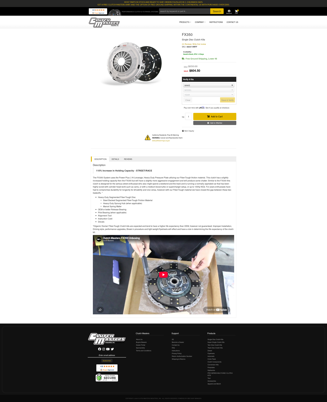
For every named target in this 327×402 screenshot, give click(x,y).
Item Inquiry (189, 130)
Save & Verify (227, 100)
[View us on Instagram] (103, 349)
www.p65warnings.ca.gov (161, 140)
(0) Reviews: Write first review (194, 44)
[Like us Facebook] (99, 349)
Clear (187, 100)
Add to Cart (217, 116)
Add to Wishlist (216, 123)
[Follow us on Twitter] (112, 349)
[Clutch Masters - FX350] (134, 63)
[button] (191, 11)
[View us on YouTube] (108, 349)
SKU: (184, 46)
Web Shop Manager (194, 398)
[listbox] (208, 85)
